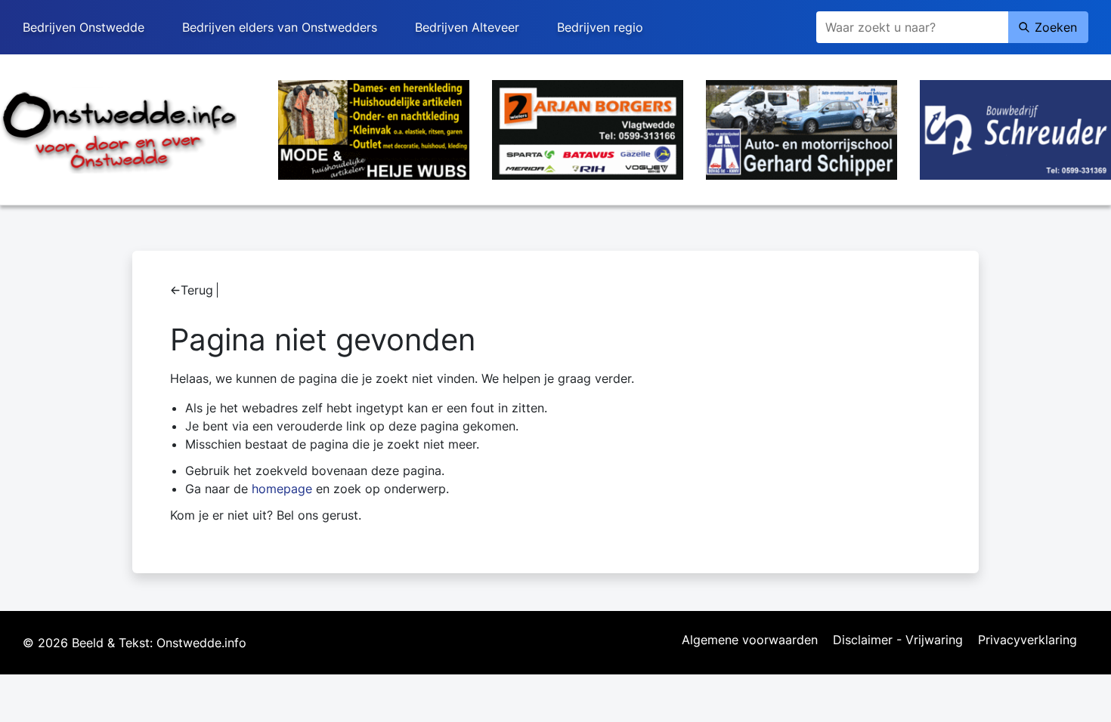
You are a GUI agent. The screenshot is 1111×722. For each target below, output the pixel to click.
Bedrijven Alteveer (467, 27)
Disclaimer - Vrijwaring (898, 640)
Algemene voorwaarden (750, 640)
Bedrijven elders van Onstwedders (279, 27)
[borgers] (587, 128)
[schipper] (801, 128)
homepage (282, 488)
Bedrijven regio (600, 27)
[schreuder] (1015, 128)
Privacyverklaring (1027, 640)
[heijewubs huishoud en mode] (373, 128)
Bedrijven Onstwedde (83, 27)
